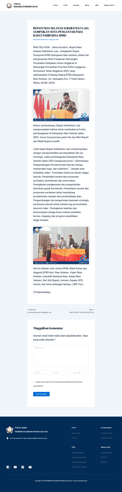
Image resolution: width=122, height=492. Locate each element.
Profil (65, 5)
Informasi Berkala (77, 453)
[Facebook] (8, 467)
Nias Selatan (76, 433)
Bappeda (104, 462)
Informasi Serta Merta (79, 457)
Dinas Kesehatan (106, 453)
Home (55, 5)
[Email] (30, 467)
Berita (87, 5)
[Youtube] (15, 467)
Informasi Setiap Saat (79, 462)
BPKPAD (104, 457)
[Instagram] (22, 467)
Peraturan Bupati (106, 433)
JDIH (96, 5)
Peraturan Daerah (107, 438)
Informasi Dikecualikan (79, 467)
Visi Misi (76, 5)
